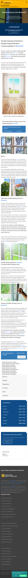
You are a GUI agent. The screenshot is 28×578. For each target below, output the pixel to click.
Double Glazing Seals (6, 548)
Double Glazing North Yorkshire (9, 362)
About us (5, 376)
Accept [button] (23, 575)
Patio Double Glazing (6, 531)
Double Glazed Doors (6, 500)
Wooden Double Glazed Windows (9, 514)
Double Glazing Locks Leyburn (9, 368)
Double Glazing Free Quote (7, 516)
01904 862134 (6, 5)
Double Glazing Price (6, 564)
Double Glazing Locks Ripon (8, 365)
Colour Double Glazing (6, 559)
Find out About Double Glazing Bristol (14, 116)
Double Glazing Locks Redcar (9, 366)
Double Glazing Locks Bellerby (9, 374)
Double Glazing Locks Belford (9, 371)
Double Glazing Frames (7, 542)
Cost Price (5, 388)
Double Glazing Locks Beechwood (10, 369)
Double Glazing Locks (6, 551)
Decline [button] (16, 575)
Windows (5, 380)
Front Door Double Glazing (7, 534)
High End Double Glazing (7, 539)
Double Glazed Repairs (7, 503)
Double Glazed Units (6, 506)
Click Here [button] (19, 573)
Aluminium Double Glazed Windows (9, 523)
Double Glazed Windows (7, 498)
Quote (4, 391)
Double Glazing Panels (6, 536)
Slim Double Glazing (6, 561)
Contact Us (21, 357)
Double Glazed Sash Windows (8, 508)
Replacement (6, 384)
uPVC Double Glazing (6, 553)
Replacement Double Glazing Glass (9, 556)
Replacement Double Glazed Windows (10, 526)
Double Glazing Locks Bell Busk (9, 372)
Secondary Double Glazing (7, 511)
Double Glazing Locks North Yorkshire (11, 363)
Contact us (5, 395)
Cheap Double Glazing (6, 528)
